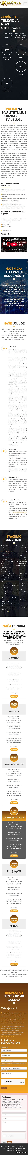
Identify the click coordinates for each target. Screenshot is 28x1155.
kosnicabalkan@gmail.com (20, 512)
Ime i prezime (4, 1047)
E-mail (2, 1052)
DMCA (7, 1146)
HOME (2, 1146)
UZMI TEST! (13, 1146)
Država (3, 1058)
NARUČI (14, 696)
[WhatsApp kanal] (26, 1152)
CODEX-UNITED (17, 1150)
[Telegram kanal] (23, 1152)
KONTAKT (20, 1146)
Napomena (4, 1070)
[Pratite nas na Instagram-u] (20, 1152)
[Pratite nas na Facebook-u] (17, 1152)
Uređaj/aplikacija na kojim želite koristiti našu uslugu (13, 1064)
